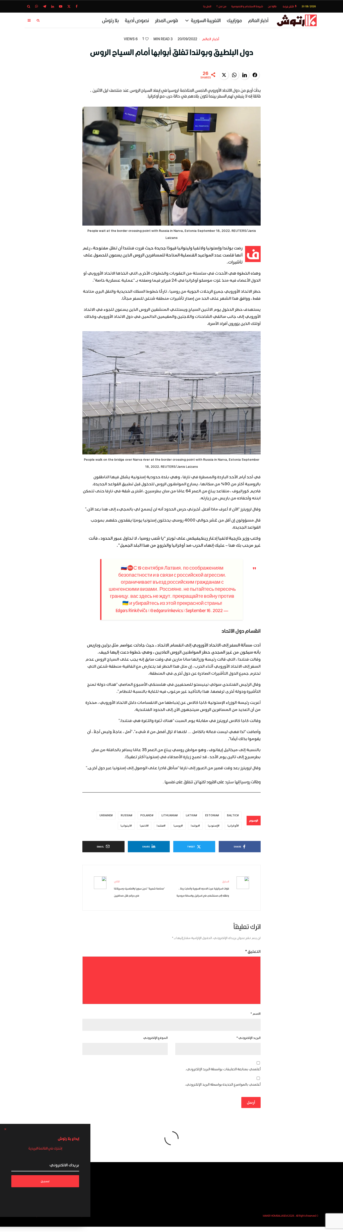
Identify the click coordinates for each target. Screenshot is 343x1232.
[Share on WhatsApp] (234, 74)
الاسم (256, 1014)
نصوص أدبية (137, 20)
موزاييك (234, 20)
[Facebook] (76, 6)
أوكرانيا (232, 825)
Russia (126, 815)
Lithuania (168, 815)
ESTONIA (211, 815)
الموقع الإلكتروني (155, 1038)
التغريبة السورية (206, 20)
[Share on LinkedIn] (244, 74)
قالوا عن (272, 6)
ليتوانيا (125, 825)
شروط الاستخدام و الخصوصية (247, 6)
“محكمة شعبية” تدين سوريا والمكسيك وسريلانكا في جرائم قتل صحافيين (139, 888)
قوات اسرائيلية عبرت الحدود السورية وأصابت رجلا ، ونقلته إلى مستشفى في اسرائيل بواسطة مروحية (203, 888)
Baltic (232, 815)
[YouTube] (60, 6)
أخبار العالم (258, 20)
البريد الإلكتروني (249, 1038)
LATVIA (190, 815)
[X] (69, 6)
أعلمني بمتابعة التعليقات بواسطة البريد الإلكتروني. (223, 1069)
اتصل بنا (207, 6)
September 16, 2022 (204, 610)
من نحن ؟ (221, 6)
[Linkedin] (52, 6)
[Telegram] (44, 6)
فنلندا (160, 825)
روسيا (177, 825)
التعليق (253, 951)
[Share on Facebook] (254, 74)
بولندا (194, 825)
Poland (146, 815)
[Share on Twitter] (223, 74)
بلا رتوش (110, 20)
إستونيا (213, 825)
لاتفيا (143, 825)
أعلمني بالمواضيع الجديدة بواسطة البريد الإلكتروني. (223, 1084)
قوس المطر (166, 20)
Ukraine (105, 815)
